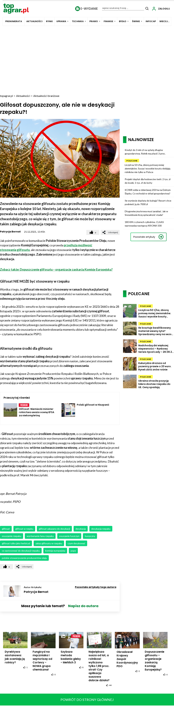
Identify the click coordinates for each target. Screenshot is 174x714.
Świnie (136, 21)
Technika (78, 21)
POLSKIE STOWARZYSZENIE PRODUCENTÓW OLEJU (24, 557)
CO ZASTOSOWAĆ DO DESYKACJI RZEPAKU (21, 550)
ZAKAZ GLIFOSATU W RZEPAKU (49, 543)
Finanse (108, 21)
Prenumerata (13, 21)
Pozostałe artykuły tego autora (95, 587)
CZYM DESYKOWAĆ (76, 543)
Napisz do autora (83, 606)
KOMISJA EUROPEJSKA (55, 550)
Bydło (122, 21)
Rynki (49, 21)
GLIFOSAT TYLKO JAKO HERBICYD (16, 543)
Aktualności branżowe (46, 95)
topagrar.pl (6, 95)
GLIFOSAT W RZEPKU (24, 528)
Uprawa (61, 21)
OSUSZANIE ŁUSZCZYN (69, 536)
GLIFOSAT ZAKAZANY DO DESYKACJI (54, 528)
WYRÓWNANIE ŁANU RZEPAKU (40, 536)
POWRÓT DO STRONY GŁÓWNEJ (87, 700)
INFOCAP (151, 21)
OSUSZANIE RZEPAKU (11, 536)
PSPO (73, 550)
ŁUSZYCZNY (90, 536)
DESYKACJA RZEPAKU (100, 528)
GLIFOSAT (6, 528)
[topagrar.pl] (16, 8)
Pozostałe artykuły (144, 237)
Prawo (93, 21)
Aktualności (34, 21)
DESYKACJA (80, 528)
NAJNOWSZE (141, 139)
